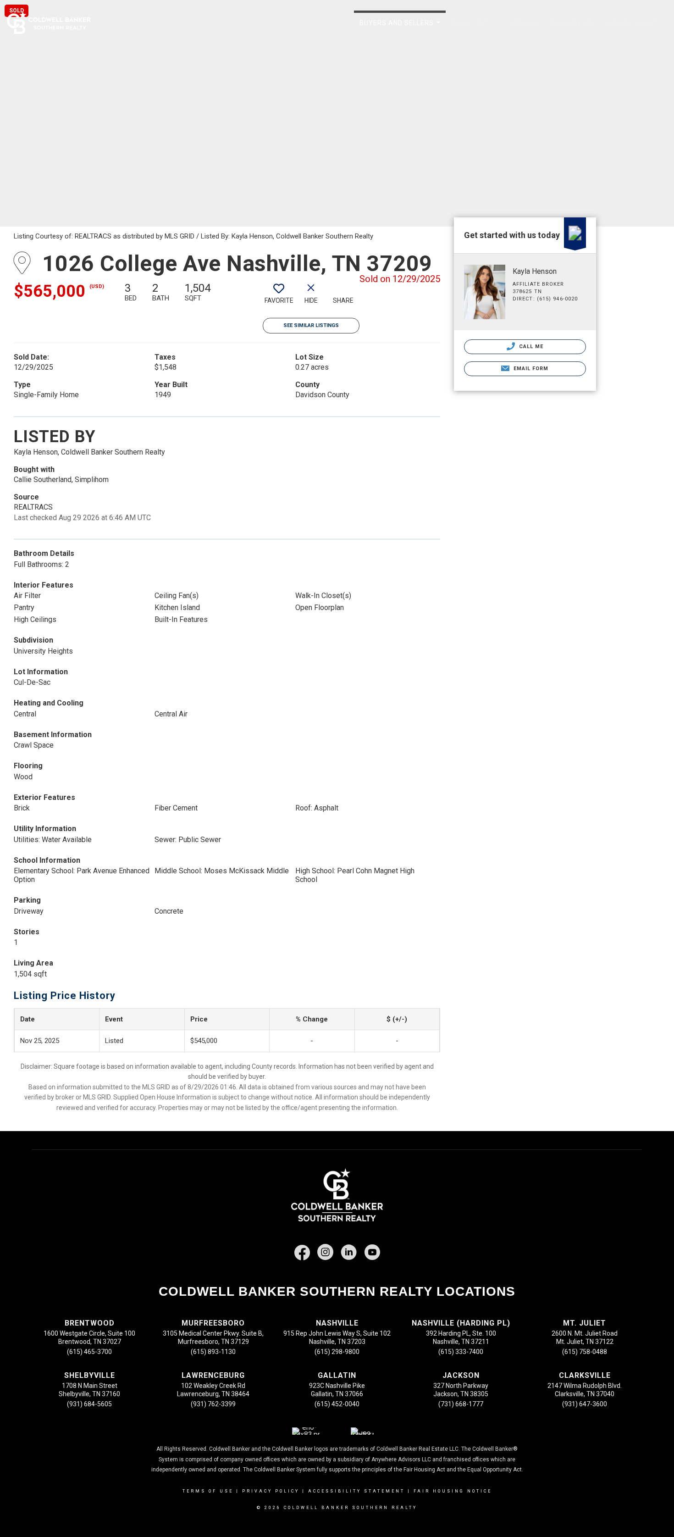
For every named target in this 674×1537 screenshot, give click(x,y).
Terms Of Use (207, 1491)
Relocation (572, 23)
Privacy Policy (270, 1491)
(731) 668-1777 (460, 1404)
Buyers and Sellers (401, 28)
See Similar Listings (311, 325)
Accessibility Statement (356, 1491)
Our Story (476, 28)
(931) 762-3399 (213, 1404)
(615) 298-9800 (337, 1351)
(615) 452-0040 (337, 1404)
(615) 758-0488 (584, 1351)
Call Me (530, 347)
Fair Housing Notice (453, 1491)
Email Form (529, 369)
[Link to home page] (53, 23)
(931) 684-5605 (89, 1404)
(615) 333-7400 (460, 1351)
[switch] (279, 297)
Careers (524, 23)
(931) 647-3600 (584, 1404)
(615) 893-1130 (213, 1351)
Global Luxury (631, 23)
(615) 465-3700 (89, 1351)
